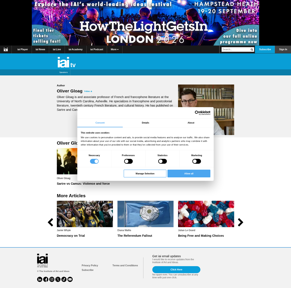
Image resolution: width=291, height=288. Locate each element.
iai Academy (76, 49)
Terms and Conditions (125, 265)
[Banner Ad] (145, 23)
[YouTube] (70, 279)
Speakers (63, 72)
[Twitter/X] (57, 279)
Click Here (176, 269)
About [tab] (191, 122)
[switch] (128, 161)
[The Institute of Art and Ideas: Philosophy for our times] (6, 49)
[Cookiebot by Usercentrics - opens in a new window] (197, 112)
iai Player (22, 49)
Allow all (188, 173)
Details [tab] (145, 122)
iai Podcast (96, 49)
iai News (40, 49)
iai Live (57, 49)
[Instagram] (51, 279)
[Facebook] (45, 279)
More (114, 49)
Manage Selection (145, 173)
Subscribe (265, 49)
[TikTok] (64, 279)
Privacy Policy (90, 265)
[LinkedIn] (39, 279)
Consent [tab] (100, 122)
